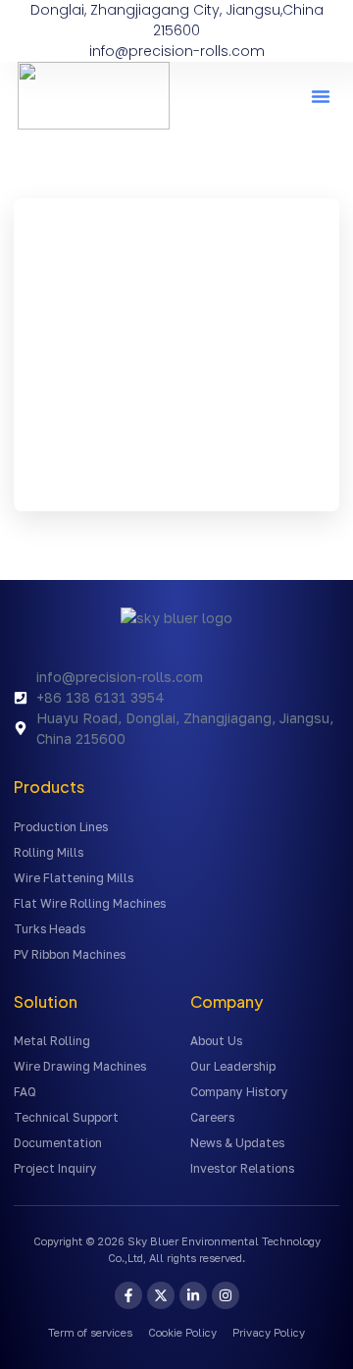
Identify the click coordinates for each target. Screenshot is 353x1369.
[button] (320, 96)
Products (49, 786)
